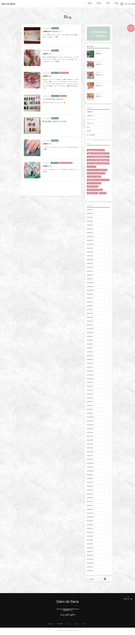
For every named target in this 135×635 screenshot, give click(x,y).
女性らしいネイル (92, 193)
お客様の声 (90, 112)
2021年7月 (90, 436)
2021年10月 (90, 425)
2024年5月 (90, 309)
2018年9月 (90, 567)
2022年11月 (90, 375)
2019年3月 (90, 544)
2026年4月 (90, 221)
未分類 (89, 131)
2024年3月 (90, 317)
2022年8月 (90, 386)
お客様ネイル (90, 115)
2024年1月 (90, 325)
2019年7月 (90, 528)
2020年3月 (90, 497)
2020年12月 (90, 463)
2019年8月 (90, 524)
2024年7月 (90, 302)
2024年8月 (90, 298)
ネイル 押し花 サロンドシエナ (95, 173)
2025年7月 (90, 256)
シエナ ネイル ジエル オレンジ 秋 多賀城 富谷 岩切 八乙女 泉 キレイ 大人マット (98, 154)
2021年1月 (90, 459)
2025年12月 (90, 236)
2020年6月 (90, 486)
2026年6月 (90, 213)
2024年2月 (90, 321)
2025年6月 (90, 259)
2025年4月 (90, 267)
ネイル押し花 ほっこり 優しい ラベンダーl (97, 180)
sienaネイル (95, 150)
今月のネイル (90, 123)
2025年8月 (90, 252)
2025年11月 (90, 240)
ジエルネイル (91, 166)
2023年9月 (90, 336)
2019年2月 (90, 547)
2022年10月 (90, 378)
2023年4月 (90, 355)
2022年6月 (90, 394)
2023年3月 (90, 359)
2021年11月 (90, 421)
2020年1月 (90, 505)
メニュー (99, 3)
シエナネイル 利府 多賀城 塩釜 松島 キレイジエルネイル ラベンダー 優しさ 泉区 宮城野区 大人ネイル (98, 160)
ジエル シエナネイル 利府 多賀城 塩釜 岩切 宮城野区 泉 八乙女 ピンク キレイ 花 (98, 164)
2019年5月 (90, 536)
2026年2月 (90, 229)
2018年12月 (90, 555)
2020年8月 (90, 478)
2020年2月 (90, 501)
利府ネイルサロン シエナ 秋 (94, 189)
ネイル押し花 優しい (93, 176)
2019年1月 (90, 551)
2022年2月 (90, 409)
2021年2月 (90, 455)
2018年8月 (90, 570)
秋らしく (102, 193)
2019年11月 (90, 513)
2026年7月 (90, 210)
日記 (88, 127)
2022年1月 (90, 413)
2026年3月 (90, 225)
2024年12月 (90, 282)
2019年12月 (90, 509)
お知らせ (51, 623)
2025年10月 (90, 244)
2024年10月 (90, 290)
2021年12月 (90, 417)
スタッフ (108, 3)
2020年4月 (90, 494)
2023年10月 (90, 332)
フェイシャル (90, 119)
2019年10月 (90, 517)
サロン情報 (89, 3)
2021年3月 (90, 451)
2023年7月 (90, 344)
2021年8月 (90, 432)
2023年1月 (90, 367)
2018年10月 (90, 563)
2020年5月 (90, 490)
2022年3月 (90, 405)
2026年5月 (90, 217)
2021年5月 (90, 444)
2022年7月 (90, 390)
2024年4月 (90, 313)
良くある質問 (90, 135)
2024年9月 (90, 294)
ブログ (116, 3)
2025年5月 (90, 263)
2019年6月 (90, 532)
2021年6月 (90, 440)
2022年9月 (90, 382)
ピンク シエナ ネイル (93, 183)
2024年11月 (90, 286)
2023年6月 (90, 348)
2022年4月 (90, 401)
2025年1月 (90, 279)
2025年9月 (90, 248)
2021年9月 (90, 428)
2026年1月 (90, 232)
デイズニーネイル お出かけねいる (96, 169)
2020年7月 (90, 482)
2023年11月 (90, 328)
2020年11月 (90, 467)
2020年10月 (90, 471)
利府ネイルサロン (92, 186)
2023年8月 (90, 340)
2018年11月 (90, 559)
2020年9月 (90, 474)
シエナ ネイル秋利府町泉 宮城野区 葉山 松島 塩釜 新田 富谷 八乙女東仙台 (97, 157)
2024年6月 (90, 306)
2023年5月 (90, 352)
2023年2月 (90, 363)
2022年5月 (90, 398)
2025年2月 (90, 275)
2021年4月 (90, 448)
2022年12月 (90, 371)
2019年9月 (90, 521)
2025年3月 (90, 271)
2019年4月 (90, 540)
